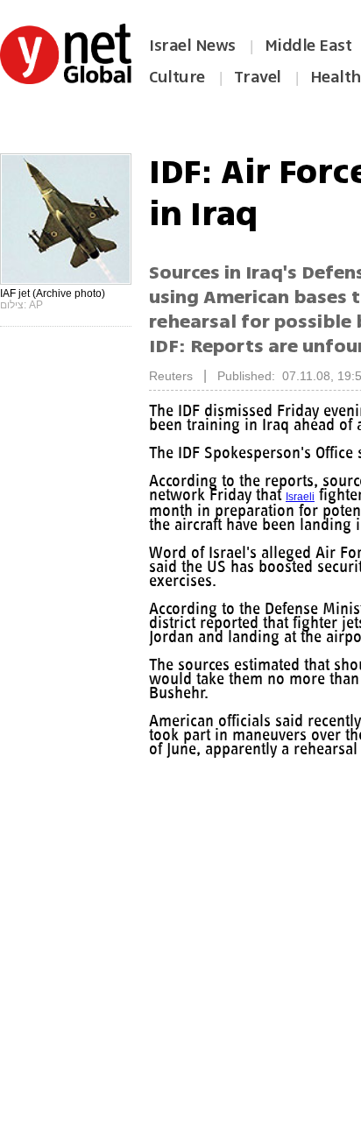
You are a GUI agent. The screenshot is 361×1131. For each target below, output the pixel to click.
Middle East (308, 45)
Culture (177, 77)
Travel (257, 77)
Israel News (192, 45)
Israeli (313, 497)
